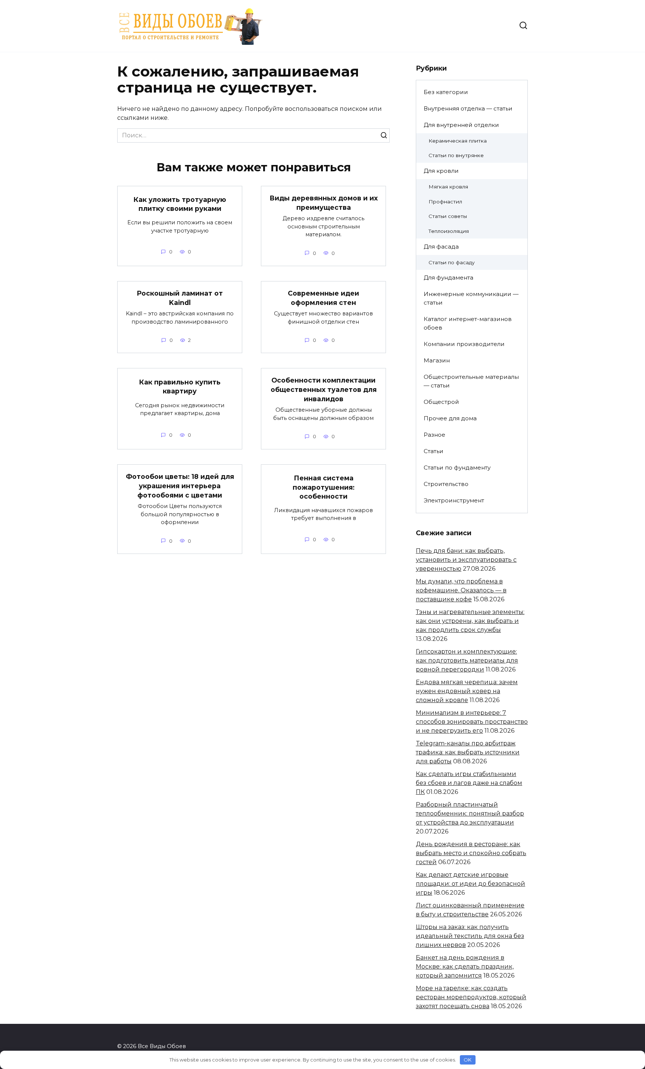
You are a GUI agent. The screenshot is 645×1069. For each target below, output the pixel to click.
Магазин (437, 360)
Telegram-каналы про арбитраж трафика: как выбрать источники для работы (468, 752)
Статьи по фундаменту (457, 467)
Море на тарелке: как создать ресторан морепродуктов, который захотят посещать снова (471, 997)
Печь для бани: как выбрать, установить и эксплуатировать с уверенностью (466, 559)
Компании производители (464, 343)
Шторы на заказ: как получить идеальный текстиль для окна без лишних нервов (470, 935)
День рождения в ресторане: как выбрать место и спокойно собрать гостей (471, 853)
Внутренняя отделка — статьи (468, 108)
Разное (434, 434)
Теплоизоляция (449, 231)
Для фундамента (448, 277)
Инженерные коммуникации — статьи (471, 298)
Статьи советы (448, 216)
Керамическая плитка (458, 141)
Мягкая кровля (448, 187)
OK (467, 1060)
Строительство (446, 483)
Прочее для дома (450, 418)
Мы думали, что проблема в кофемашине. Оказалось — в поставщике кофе (461, 590)
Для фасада (441, 246)
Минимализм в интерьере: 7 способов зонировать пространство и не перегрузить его (472, 721)
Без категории (446, 92)
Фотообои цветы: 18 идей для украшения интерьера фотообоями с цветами (180, 486)
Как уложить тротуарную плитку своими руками (180, 204)
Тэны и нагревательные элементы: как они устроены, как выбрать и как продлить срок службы (470, 620)
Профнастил (445, 202)
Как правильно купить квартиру (180, 386)
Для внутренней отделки (461, 124)
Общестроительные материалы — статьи (471, 381)
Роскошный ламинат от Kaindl (180, 297)
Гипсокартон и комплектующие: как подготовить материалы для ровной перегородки (467, 660)
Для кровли (441, 170)
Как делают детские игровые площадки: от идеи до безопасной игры (470, 883)
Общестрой (441, 401)
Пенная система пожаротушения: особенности (324, 487)
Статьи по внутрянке (456, 155)
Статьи (433, 451)
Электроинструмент (454, 500)
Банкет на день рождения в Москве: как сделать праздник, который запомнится (465, 966)
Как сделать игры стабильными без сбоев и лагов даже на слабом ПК (469, 782)
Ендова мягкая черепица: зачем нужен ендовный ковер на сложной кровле (467, 691)
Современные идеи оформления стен (323, 297)
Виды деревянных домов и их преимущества (323, 202)
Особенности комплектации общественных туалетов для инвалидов (324, 389)
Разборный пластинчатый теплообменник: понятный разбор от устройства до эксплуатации (470, 813)
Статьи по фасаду (452, 262)
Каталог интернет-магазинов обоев (468, 323)
